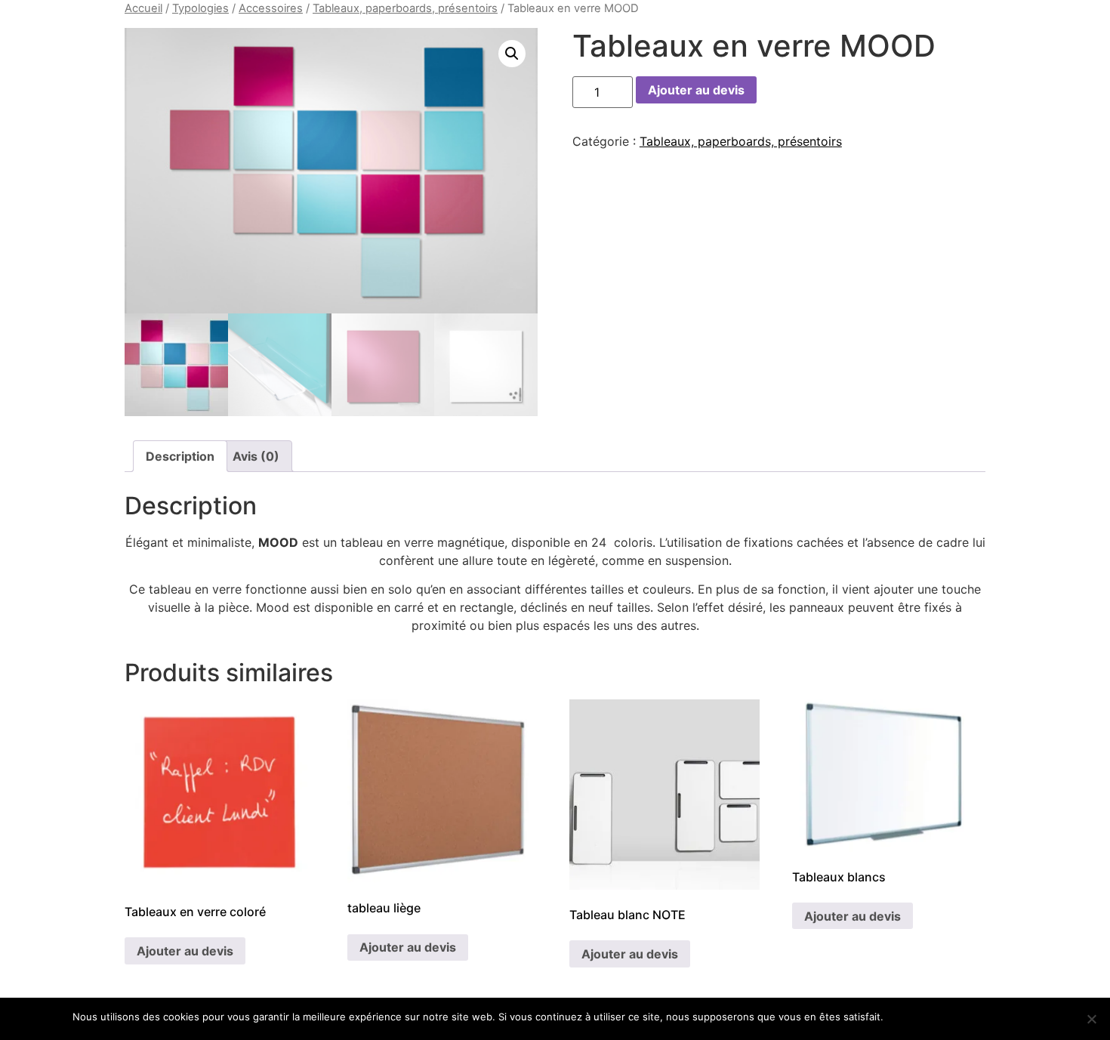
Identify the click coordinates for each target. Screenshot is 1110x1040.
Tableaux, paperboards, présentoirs (405, 8)
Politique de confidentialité (974, 1017)
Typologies (200, 8)
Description (180, 456)
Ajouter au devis (696, 89)
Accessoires (271, 8)
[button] (512, 53)
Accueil (143, 8)
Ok (897, 1017)
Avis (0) (256, 456)
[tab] (180, 456)
